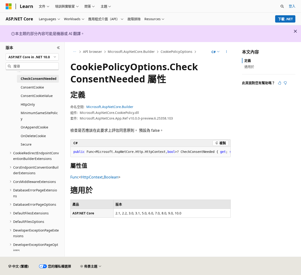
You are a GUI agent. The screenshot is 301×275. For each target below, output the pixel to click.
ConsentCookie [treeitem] (32, 87)
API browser (92, 51)
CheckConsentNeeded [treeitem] (38, 78)
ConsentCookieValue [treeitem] (37, 95)
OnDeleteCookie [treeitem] (33, 136)
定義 (247, 60)
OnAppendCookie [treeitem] (34, 127)
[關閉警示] (295, 31)
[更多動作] (226, 52)
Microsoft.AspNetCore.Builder (131, 51)
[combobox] (32, 57)
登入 (292, 6)
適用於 (249, 66)
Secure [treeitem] (26, 144)
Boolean (111, 177)
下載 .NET (285, 19)
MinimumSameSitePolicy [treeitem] (39, 116)
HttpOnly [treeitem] (28, 104)
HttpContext (92, 177)
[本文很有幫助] (279, 83)
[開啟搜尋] (282, 6)
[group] (150, 152)
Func (74, 177)
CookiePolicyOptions (176, 51)
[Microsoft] (9, 6)
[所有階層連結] (74, 52)
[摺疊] (58, 47)
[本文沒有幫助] (285, 83)
